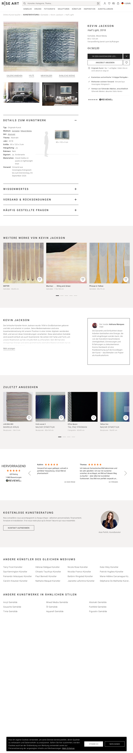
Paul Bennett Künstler (46, 576)
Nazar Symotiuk (45, 427)
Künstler (76, 9)
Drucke (37, 9)
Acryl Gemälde (10, 602)
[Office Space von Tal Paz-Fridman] (83, 407)
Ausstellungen (105, 9)
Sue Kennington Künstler (15, 571)
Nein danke (114, 744)
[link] (98, 3)
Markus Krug (11, 427)
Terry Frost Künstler (12, 567)
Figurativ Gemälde (98, 611)
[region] (77, 473)
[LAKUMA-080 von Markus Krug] (18, 407)
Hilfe (31, 76)
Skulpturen (63, 9)
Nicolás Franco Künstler (79, 571)
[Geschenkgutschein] (113, 3)
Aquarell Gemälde (55, 611)
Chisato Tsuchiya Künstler (48, 571)
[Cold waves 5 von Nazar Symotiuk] (50, 407)
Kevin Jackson (101, 26)
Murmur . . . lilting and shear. (58, 286)
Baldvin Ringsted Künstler (80, 576)
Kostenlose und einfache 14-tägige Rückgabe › (109, 77)
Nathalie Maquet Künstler (47, 581)
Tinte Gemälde (10, 611)
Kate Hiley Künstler (109, 567)
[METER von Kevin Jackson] (23, 263)
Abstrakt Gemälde (98, 602)
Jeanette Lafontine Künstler (81, 581)
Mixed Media (26, 131)
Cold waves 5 (41, 424)
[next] (127, 263)
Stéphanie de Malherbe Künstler (115, 581)
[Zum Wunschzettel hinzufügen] (126, 62)
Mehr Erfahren (68, 748)
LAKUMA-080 (8, 424)
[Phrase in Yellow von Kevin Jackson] (109, 263)
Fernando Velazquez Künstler (17, 576)
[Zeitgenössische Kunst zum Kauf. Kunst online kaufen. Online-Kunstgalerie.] (10, 3)
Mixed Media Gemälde (57, 602)
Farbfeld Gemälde (97, 607)
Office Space (72, 424)
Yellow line (104, 424)
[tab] (40, 120)
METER (6, 286)
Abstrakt (11, 134)
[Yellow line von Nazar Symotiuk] (115, 407)
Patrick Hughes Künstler (111, 571)
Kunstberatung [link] (31, 15)
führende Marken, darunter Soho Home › (107, 91)
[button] (29, 473)
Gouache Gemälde (12, 607)
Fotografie (49, 9)
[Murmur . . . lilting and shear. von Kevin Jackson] (66, 263)
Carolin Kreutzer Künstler (15, 581)
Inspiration (89, 9)
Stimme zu (93, 744)
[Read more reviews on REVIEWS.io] (13, 481)
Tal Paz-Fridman (77, 427)
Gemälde (27, 9)
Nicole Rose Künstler (78, 567)
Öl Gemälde (52, 607)
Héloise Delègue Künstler (47, 567)
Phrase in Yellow (96, 286)
